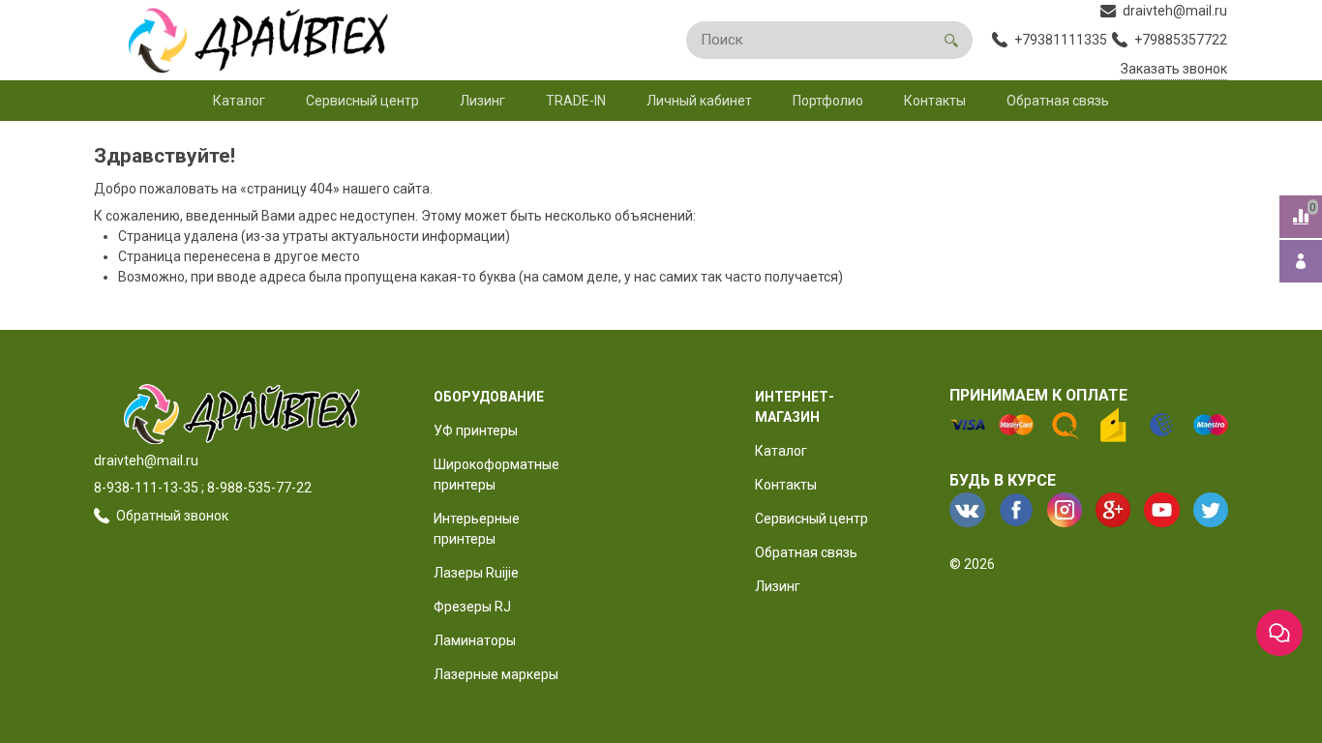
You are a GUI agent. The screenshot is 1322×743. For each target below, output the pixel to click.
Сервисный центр (362, 100)
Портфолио (828, 100)
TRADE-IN (576, 100)
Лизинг (482, 100)
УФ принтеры (476, 430)
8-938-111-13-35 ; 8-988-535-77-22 (203, 487)
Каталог (239, 100)
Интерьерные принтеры (477, 529)
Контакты (935, 100)
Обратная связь (1058, 100)
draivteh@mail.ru (146, 460)
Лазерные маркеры (496, 674)
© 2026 (972, 564)
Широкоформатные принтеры (496, 474)
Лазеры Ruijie (476, 572)
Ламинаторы (475, 640)
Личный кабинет (699, 100)
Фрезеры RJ (472, 606)
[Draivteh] (249, 40)
